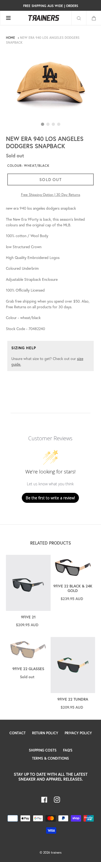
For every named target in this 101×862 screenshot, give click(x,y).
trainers (56, 852)
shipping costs (43, 750)
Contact (17, 733)
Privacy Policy (78, 733)
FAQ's (67, 750)
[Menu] (8, 18)
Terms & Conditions (50, 758)
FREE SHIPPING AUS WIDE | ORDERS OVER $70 (50, 9)
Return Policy (45, 733)
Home (10, 38)
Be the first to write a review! (50, 497)
